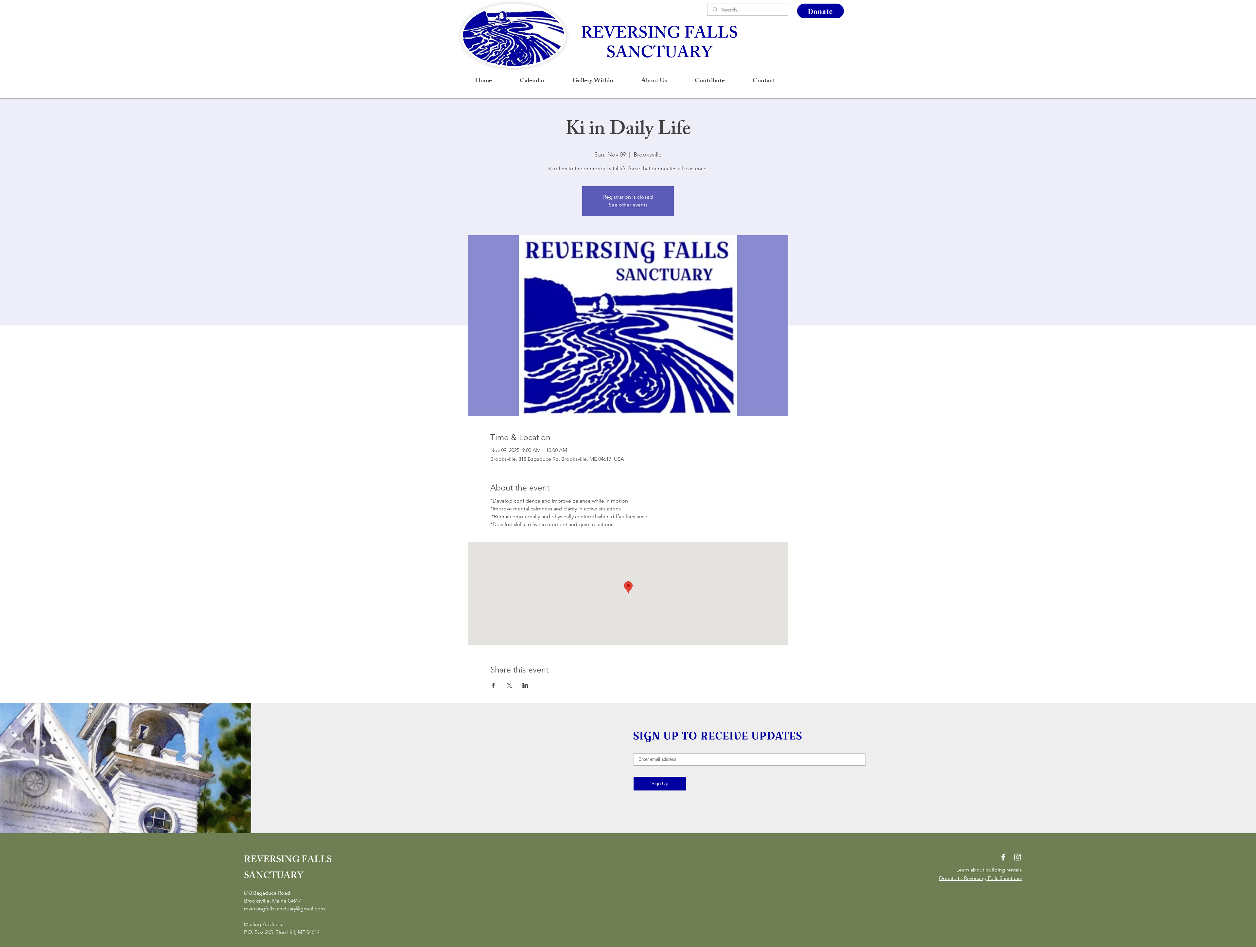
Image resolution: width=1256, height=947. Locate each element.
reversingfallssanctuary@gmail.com (284, 908)
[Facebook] (1003, 857)
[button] (654, 81)
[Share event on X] (509, 685)
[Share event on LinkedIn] (525, 685)
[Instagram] (1017, 857)
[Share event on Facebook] (493, 685)
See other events (628, 205)
